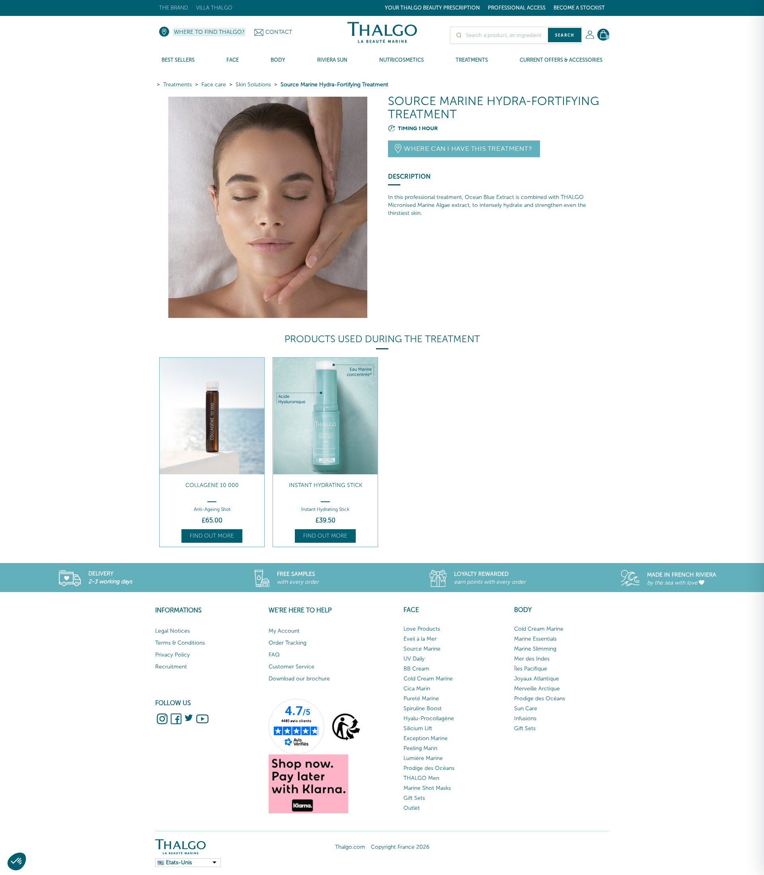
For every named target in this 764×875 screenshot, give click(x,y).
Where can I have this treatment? (468, 148)
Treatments (177, 84)
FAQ (274, 654)
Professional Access (517, 8)
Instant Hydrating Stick (325, 485)
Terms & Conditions (180, 642)
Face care (213, 84)
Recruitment (171, 666)
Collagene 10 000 (212, 485)
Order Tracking (287, 642)
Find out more (212, 535)
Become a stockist (579, 8)
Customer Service (291, 666)
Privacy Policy (172, 654)
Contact (278, 32)
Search (564, 35)
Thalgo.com (350, 847)
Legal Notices (172, 631)
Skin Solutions (253, 84)
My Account (284, 631)
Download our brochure (299, 678)
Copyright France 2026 (400, 847)
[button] (16, 861)
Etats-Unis (179, 862)
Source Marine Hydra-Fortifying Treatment (334, 84)
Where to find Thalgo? (209, 32)
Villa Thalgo (214, 8)
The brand (173, 8)
